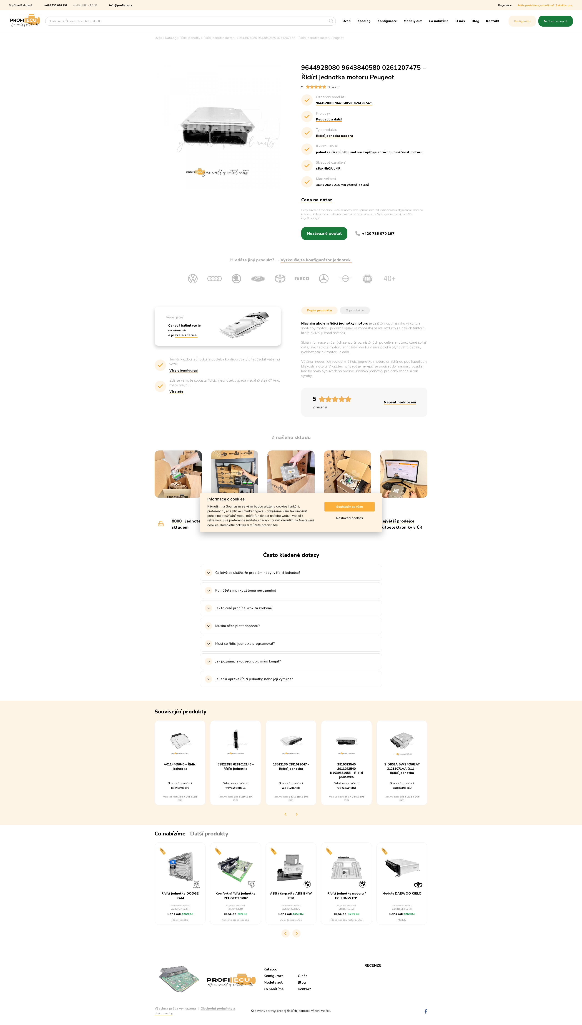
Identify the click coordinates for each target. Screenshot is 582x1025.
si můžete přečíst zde (262, 525)
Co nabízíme (439, 21)
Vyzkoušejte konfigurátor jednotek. (316, 260)
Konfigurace (387, 21)
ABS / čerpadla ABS (291, 920)
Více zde (176, 392)
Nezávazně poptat (555, 21)
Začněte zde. (564, 5)
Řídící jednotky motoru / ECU (347, 920)
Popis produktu (319, 310)
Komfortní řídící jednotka (235, 920)
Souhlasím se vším (349, 506)
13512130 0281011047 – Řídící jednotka (291, 766)
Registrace (505, 5)
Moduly (402, 920)
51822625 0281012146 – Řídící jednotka (236, 766)
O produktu (355, 310)
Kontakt (492, 21)
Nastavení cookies (349, 518)
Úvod (347, 21)
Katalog (364, 21)
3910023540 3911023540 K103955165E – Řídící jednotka (346, 770)
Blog (475, 21)
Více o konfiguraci (183, 370)
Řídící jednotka (180, 920)
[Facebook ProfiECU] (425, 1011)
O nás (460, 21)
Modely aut (413, 21)
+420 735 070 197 (55, 5)
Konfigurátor (522, 21)
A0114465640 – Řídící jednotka (180, 766)
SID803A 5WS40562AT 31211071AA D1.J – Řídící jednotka (402, 768)
